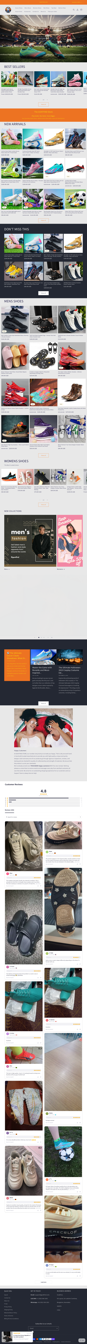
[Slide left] (40, 100)
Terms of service (47, 1341)
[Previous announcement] (28, 2)
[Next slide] (48, 637)
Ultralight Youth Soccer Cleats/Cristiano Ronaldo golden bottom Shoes (7, 90)
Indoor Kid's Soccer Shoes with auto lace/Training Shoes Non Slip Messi (74, 212)
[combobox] (80, 817)
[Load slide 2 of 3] (41, 637)
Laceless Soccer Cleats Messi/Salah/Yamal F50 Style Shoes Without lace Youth (74, 182)
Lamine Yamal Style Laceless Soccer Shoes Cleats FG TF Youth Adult (10, 152)
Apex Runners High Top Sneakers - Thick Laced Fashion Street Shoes (15, 445)
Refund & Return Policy (10, 1312)
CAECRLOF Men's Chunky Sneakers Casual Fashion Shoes (72, 283)
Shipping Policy (8, 1309)
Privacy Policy (8, 1306)
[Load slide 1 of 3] (39, 637)
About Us (6, 1301)
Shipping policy (56, 1341)
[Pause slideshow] (52, 637)
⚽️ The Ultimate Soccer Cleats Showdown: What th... (16, 656)
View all (43, 104)
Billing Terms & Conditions (11, 1318)
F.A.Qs (6, 1304)
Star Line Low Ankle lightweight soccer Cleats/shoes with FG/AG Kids (11, 212)
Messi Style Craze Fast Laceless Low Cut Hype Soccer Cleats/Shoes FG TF (53, 181)
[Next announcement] (58, 2)
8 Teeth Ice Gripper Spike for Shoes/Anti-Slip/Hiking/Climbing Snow (40, 372)
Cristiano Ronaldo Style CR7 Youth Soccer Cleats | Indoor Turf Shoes (31, 152)
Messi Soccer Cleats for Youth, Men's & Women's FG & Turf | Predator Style (74, 90)
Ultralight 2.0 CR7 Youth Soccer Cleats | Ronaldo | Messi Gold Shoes (53, 152)
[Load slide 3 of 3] (44, 637)
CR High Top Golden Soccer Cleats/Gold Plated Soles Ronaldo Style (24, 90)
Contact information (66, 1341)
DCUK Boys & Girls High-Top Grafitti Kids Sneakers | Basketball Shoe (13, 283)
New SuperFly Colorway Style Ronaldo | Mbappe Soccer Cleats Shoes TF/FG (11, 181)
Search (6, 1295)
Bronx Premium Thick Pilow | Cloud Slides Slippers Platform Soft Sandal (13, 372)
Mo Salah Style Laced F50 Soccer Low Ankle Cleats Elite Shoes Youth (74, 152)
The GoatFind (23, 1341)
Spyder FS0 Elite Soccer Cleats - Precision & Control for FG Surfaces (33, 181)
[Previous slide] (35, 637)
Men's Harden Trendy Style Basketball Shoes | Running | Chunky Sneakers (53, 255)
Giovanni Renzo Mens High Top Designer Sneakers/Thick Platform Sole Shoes (40, 445)
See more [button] (38, 883)
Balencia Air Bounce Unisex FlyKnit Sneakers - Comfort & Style (15, 409)
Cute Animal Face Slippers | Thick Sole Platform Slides (24, 487)
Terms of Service (8, 1315)
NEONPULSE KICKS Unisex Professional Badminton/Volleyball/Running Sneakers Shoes (41, 409)
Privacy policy (39, 1341)
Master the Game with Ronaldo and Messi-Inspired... (42, 670)
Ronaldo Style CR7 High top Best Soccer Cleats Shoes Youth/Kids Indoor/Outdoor (57, 90)
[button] (74, 10)
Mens (6, 569)
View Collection (43, 38)
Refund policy (31, 1341)
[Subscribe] (57, 1328)
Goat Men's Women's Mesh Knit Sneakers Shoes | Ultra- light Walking (42, 488)
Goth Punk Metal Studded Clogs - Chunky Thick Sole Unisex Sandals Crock (52, 284)
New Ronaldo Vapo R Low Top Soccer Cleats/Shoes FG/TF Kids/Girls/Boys (53, 212)
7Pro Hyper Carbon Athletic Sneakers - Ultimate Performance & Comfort (70, 372)
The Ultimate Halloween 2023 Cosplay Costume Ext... (69, 670)
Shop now (50, 609)
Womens (60, 569)
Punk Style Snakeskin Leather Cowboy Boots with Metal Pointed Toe (72, 409)
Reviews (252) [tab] (9, 810)
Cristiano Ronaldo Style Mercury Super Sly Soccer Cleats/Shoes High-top (32, 212)
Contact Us (7, 1298)
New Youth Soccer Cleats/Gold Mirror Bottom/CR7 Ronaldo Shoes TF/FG (41, 90)
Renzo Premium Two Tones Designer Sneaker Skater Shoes (71, 445)
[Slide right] (47, 100)
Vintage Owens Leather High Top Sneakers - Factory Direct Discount (74, 488)
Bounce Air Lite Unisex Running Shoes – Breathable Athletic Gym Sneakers (9, 488)
